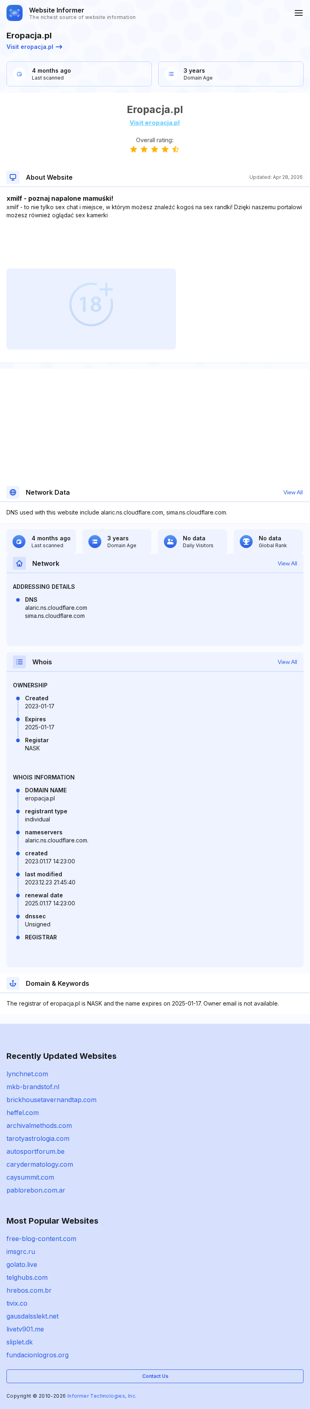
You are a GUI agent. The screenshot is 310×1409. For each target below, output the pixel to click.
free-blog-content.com (41, 1239)
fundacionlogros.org (37, 1355)
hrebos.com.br (29, 1290)
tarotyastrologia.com (37, 1138)
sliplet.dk (19, 1342)
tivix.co (16, 1303)
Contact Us (155, 1376)
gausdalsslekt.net (32, 1316)
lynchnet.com (27, 1074)
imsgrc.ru (20, 1251)
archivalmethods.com (39, 1125)
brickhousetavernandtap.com (51, 1100)
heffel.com (22, 1113)
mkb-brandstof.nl (32, 1087)
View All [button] (293, 492)
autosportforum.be (35, 1151)
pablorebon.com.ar (35, 1190)
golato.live (21, 1264)
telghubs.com (27, 1277)
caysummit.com (30, 1177)
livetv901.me (25, 1329)
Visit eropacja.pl (29, 46)
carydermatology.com (39, 1164)
